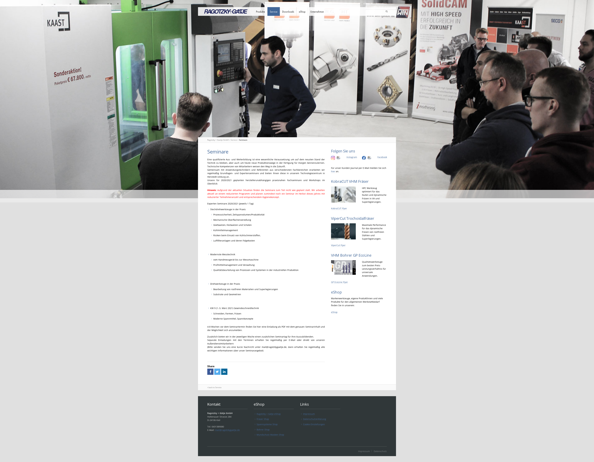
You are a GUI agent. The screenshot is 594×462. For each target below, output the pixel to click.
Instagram (351, 157)
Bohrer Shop (263, 429)
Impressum (309, 413)
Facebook (382, 157)
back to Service (215, 387)
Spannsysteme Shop (267, 424)
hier (333, 171)
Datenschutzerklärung (314, 419)
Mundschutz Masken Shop (270, 434)
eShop (334, 312)
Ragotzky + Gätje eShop (269, 413)
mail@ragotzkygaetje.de (227, 430)
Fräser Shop (263, 419)
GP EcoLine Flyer (339, 282)
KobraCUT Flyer (339, 208)
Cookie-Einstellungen (314, 424)
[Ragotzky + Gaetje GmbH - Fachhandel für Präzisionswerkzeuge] (226, 12)
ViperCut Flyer (338, 245)
